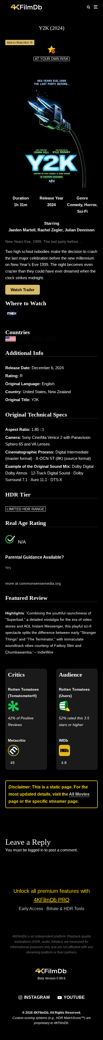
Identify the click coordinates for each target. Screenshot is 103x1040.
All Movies (79, 794)
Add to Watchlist (18, 42)
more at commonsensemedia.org (33, 583)
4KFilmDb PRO (51, 900)
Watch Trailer (23, 289)
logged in (35, 850)
